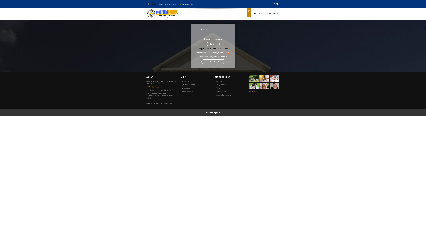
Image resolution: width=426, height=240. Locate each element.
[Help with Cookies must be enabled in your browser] (229, 53)
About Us (185, 81)
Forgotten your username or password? (213, 49)
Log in (277, 4)
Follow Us (252, 91)
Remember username (214, 39)
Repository (186, 88)
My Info (219, 81)
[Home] (249, 12)
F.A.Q (218, 88)
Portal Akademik (188, 91)
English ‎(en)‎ (270, 13)
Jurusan (256, 13)
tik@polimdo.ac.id (153, 87)
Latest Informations (223, 95)
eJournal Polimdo (188, 85)
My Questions (221, 85)
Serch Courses (221, 91)
